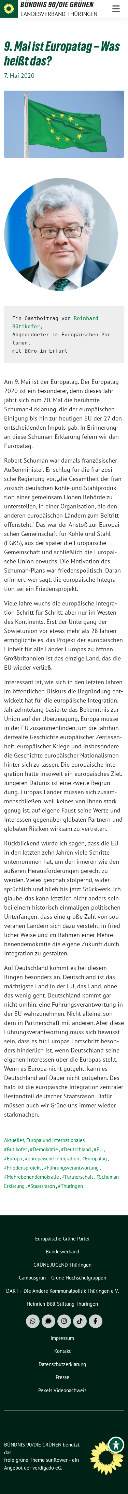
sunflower (57, 1460)
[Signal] (48, 1321)
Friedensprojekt (24, 1167)
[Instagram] (64, 1321)
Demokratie (45, 1149)
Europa (14, 1158)
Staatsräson (42, 1186)
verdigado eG (46, 1467)
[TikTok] (80, 1321)
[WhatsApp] (33, 1321)
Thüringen (72, 1186)
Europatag (96, 1158)
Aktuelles (14, 1140)
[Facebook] (95, 1321)
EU (100, 1149)
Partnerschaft (79, 1177)
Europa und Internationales (55, 1140)
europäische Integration (53, 1158)
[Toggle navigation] (116, 9)
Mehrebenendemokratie (33, 1177)
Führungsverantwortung (73, 1167)
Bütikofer (17, 1149)
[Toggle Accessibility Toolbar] (116, 1445)
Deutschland (77, 1149)
